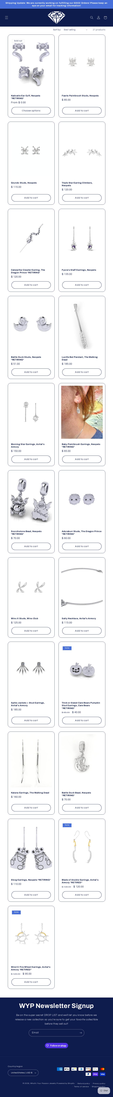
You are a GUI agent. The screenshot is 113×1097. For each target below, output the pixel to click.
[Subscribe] (80, 1032)
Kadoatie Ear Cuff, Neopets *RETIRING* (25, 96)
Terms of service (81, 1086)
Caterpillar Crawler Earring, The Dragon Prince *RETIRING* (28, 271)
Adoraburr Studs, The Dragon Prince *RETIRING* (81, 532)
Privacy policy (99, 1083)
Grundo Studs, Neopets (24, 183)
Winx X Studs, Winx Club (24, 618)
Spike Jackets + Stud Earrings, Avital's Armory (28, 704)
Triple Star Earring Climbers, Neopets (77, 184)
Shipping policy (98, 1086)
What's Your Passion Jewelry (43, 1083)
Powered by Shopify (65, 1083)
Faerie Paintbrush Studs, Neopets (80, 95)
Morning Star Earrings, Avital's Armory (27, 445)
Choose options (31, 110)
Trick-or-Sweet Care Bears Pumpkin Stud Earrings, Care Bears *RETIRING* (81, 705)
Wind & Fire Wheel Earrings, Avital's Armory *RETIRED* (30, 968)
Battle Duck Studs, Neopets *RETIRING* (26, 358)
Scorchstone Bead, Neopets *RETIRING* (26, 532)
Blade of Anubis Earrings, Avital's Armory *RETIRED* (80, 881)
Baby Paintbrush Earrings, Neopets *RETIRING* (81, 445)
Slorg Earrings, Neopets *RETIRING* (31, 880)
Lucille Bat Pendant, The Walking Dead (80, 358)
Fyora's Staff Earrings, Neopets (79, 270)
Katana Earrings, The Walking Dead (30, 793)
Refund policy (84, 1083)
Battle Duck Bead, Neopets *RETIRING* (76, 794)
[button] (6, 17)
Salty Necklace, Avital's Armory (79, 618)
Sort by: (57, 30)
